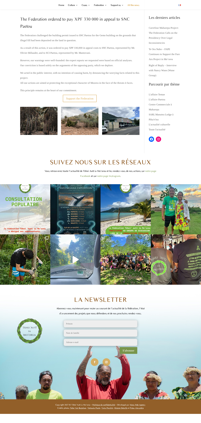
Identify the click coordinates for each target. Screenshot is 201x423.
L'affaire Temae (157, 94)
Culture (71, 5)
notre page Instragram (108, 175)
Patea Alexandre (137, 408)
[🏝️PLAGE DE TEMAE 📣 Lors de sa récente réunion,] (25, 209)
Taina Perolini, (107, 408)
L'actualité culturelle (159, 124)
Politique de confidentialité (103, 405)
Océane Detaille (120, 408)
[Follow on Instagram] (106, 362)
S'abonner (128, 350)
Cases (84, 5)
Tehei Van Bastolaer (78, 408)
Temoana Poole (93, 408)
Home (61, 5)
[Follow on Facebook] (94, 362)
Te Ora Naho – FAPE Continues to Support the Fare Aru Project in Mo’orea (164, 54)
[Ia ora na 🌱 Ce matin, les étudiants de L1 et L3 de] (125, 259)
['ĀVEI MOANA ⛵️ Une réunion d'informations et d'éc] (75, 209)
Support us (116, 5)
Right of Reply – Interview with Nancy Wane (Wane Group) (163, 70)
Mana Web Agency (137, 405)
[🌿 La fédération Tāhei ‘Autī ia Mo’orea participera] (125, 209)
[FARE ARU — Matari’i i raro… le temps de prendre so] (25, 259)
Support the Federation (79, 98)
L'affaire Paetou (157, 99)
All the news (133, 5)
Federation (99, 5)
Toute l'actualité (157, 129)
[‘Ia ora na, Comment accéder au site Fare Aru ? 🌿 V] (75, 259)
